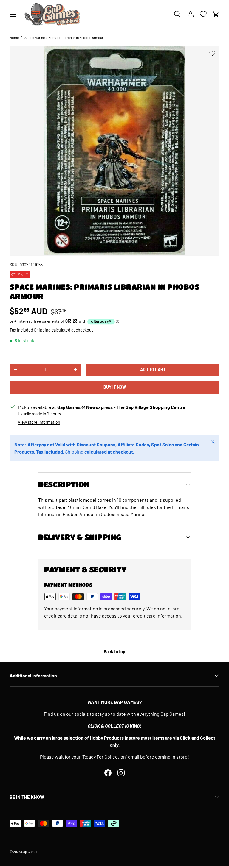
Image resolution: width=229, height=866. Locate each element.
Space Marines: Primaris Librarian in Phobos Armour (63, 37)
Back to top (114, 651)
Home (14, 37)
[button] (215, 14)
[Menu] (13, 14)
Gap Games (29, 851)
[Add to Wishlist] (212, 53)
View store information (39, 422)
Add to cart (152, 369)
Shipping (42, 329)
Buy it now (114, 387)
